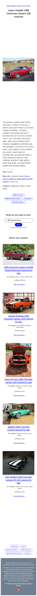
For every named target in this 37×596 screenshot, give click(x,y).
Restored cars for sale (18, 6)
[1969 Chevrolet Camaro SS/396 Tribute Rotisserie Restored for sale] (18, 264)
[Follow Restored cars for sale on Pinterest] (18, 590)
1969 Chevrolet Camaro (12, 198)
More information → (20, 284)
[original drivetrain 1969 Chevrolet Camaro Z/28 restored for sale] (18, 313)
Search (19, 224)
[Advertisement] (18, 38)
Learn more (25, 580)
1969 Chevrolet (18, 195)
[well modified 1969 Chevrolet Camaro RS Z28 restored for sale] (18, 474)
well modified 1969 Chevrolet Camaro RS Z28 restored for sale (18, 480)
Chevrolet (27, 198)
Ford (23, 546)
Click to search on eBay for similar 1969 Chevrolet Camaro (18, 179)
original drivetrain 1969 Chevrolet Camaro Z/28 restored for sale (18, 319)
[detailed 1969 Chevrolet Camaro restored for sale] (18, 424)
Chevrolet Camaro (18, 202)
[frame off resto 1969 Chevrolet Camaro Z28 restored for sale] (18, 376)
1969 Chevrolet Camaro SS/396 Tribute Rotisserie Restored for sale (18, 270)
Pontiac (27, 553)
